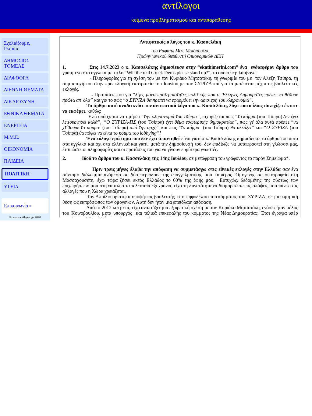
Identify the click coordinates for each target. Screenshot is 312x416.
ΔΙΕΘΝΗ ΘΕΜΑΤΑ (24, 89)
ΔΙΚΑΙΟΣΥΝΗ (19, 101)
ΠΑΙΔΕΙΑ (14, 161)
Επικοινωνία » (18, 205)
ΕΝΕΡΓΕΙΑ (15, 125)
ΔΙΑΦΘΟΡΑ (16, 77)
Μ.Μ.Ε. (11, 137)
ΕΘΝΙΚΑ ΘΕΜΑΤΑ (24, 113)
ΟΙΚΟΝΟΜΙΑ (18, 149)
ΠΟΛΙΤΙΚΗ (17, 173)
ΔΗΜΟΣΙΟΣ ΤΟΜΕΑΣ (16, 63)
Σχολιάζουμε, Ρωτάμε (17, 46)
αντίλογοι (181, 5)
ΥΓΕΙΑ (11, 186)
